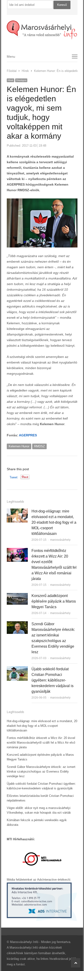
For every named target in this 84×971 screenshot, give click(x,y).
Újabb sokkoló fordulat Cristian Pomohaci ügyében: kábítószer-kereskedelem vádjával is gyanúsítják (53, 680)
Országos (21, 80)
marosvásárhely (60, 539)
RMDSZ (39, 446)
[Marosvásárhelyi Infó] (42, 30)
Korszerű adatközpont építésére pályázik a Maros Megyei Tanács (54, 601)
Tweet (14, 477)
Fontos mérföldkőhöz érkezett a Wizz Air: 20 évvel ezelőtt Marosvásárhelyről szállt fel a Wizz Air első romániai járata (41, 742)
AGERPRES (28, 435)
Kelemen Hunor (19, 446)
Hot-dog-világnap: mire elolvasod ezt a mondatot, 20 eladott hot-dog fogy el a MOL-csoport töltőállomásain (54, 522)
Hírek (10, 80)
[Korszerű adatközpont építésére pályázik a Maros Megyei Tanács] (17, 595)
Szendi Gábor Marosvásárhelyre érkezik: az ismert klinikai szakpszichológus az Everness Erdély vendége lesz (41, 771)
